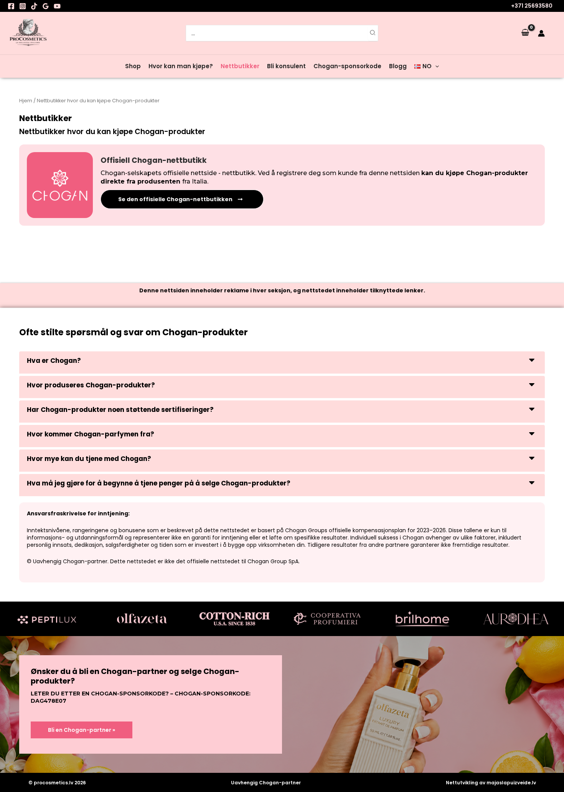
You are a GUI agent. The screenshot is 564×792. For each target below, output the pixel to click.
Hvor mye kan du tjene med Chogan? (89, 458)
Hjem (25, 100)
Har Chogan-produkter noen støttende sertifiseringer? (120, 409)
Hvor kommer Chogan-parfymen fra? (90, 434)
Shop (133, 66)
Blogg (398, 66)
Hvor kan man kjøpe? (180, 66)
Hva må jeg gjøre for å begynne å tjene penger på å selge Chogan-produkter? (158, 483)
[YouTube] (57, 6)
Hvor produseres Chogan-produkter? (91, 385)
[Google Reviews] (45, 6)
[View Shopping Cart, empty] (525, 33)
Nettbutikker (240, 66)
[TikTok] (34, 6)
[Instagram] (22, 6)
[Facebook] (11, 6)
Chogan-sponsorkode (347, 66)
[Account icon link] (541, 33)
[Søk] (373, 33)
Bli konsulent (286, 66)
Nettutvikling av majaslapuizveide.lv (491, 782)
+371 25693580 (531, 6)
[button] (435, 66)
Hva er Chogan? (54, 360)
